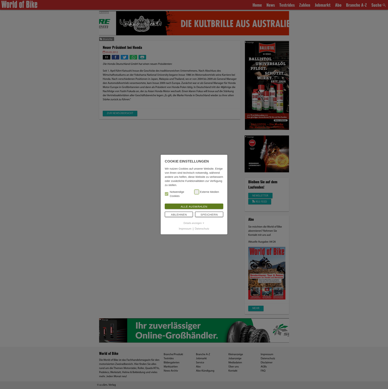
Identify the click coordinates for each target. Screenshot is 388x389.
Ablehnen (179, 214)
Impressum (185, 229)
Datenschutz (202, 229)
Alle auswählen (194, 206)
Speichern (209, 214)
